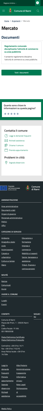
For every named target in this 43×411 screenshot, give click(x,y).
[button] (10, 3)
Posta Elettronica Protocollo (12, 340)
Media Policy (6, 408)
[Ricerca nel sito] (38, 10)
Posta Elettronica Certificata (12, 337)
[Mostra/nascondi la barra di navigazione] (3, 10)
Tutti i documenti (22, 72)
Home (6, 21)
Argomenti (16, 21)
